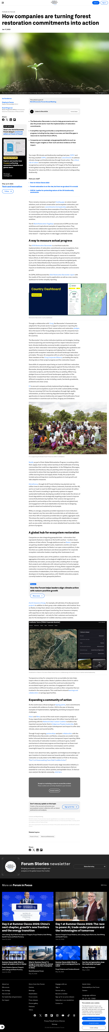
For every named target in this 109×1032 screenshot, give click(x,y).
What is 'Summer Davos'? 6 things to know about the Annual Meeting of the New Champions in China (41, 965)
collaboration (67, 733)
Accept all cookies (94, 1023)
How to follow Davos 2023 (39, 183)
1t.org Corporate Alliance (53, 357)
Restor (68, 542)
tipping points (60, 705)
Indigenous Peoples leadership (62, 724)
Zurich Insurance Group (37, 603)
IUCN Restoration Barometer (42, 245)
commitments (67, 158)
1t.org (51, 323)
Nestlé (31, 462)
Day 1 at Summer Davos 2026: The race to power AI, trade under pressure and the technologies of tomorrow (80, 927)
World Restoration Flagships (44, 224)
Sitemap (54, 1024)
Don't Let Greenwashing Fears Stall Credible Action (47, 760)
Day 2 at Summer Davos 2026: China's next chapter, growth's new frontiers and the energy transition (26, 927)
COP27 (72, 155)
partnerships (51, 733)
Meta (38, 716)
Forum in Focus (8, 12)
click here (58, 772)
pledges (76, 328)
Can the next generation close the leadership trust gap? (93, 963)
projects (32, 605)
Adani (31, 716)
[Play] (32, 111)
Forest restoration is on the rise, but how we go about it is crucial (54, 186)
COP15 (43, 158)
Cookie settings (94, 1027)
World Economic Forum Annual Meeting (43, 102)
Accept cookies (54, 790)
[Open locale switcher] (2, 1027)
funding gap (60, 202)
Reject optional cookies (94, 1018)
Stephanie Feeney (8, 102)
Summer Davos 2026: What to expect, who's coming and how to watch (68, 964)
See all (104, 885)
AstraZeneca (33, 484)
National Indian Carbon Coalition (54, 721)
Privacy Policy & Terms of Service (54, 1021)
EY (29, 386)
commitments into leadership (55, 207)
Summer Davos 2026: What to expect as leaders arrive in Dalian (14, 963)
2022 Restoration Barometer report (62, 275)
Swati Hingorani (7, 108)
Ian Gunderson (7, 98)
